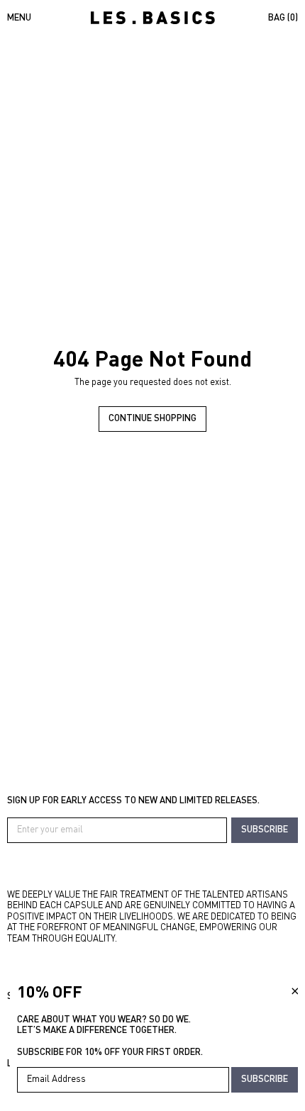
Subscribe (264, 828)
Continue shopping (152, 417)
